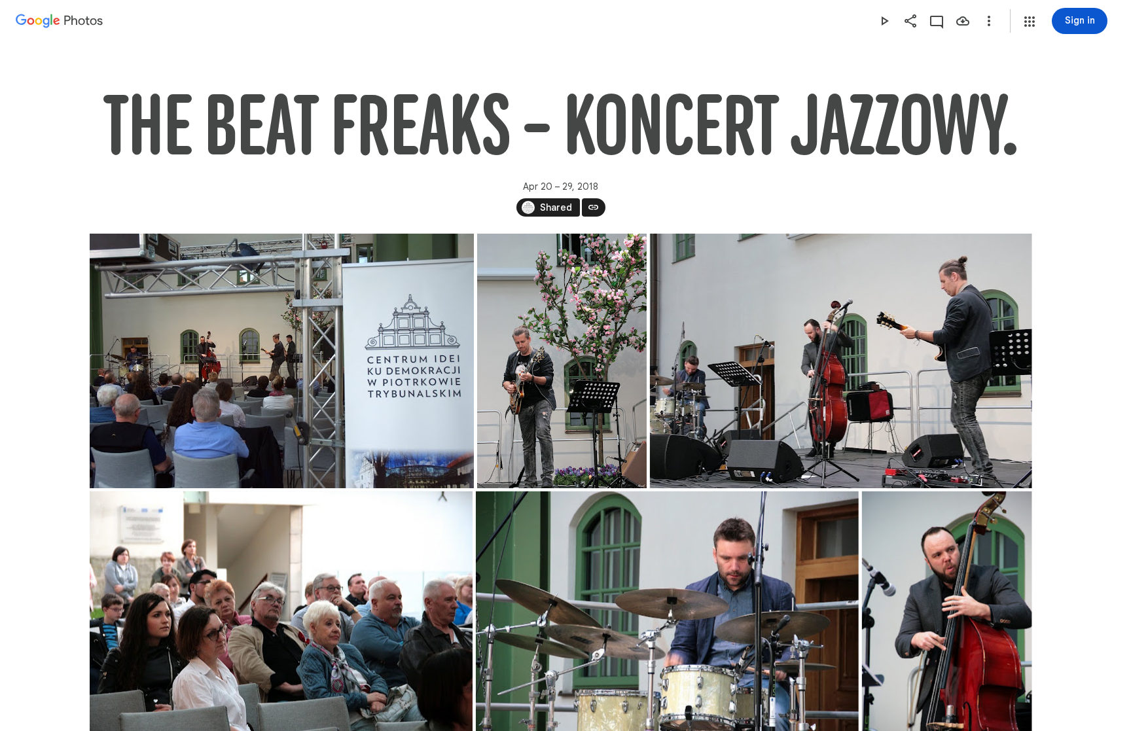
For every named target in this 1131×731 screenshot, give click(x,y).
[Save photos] (963, 21)
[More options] (989, 21)
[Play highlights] (884, 21)
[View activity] (937, 21)
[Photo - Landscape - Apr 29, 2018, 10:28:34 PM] (282, 361)
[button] (1029, 22)
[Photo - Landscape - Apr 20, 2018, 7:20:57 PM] (840, 361)
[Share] (910, 21)
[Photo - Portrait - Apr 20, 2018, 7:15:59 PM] (561, 361)
